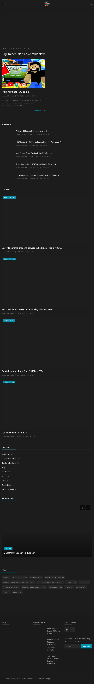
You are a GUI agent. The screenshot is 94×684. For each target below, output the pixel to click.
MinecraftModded (8, 96)
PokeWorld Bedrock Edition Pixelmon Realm (34, 131)
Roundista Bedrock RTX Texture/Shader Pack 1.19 (36, 164)
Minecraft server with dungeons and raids (18, 582)
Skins (4, 480)
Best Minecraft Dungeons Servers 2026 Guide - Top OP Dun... (32, 248)
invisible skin (81, 587)
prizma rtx (69, 587)
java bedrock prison (19, 577)
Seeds (4, 476)
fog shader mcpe (55, 587)
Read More (38, 110)
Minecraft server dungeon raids (34, 587)
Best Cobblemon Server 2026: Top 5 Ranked (53, 631)
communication (35, 577)
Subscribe (86, 646)
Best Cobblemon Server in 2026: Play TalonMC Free (27, 309)
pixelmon (6, 592)
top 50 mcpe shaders (11, 587)
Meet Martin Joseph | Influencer (19, 553)
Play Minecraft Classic (15, 91)
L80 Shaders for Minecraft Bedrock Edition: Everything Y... (39, 142)
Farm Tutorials (8, 489)
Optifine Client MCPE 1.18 (14, 432)
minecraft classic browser (54, 577)
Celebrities (6, 485)
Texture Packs (8, 463)
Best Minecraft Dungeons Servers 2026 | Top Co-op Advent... (53, 645)
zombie (6, 577)
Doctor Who (84, 582)
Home (4, 48)
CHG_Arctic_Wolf (21, 134)
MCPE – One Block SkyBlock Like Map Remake (34, 153)
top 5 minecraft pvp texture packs (50, 582)
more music (17, 592)
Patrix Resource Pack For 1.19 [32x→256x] (23, 371)
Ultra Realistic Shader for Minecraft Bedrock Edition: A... (38, 175)
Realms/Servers (8, 458)
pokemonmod (71, 582)
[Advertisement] (47, 26)
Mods (4, 471)
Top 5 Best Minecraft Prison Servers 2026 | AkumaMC (53, 660)
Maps (4, 467)
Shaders (5, 454)
